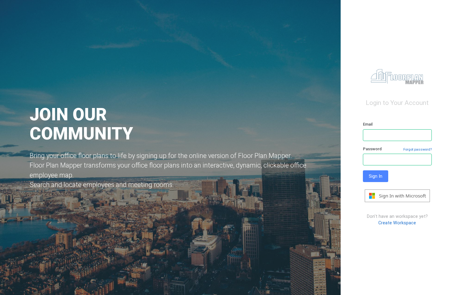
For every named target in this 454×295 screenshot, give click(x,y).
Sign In (375, 176)
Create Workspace (397, 222)
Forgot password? (417, 150)
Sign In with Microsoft (402, 196)
